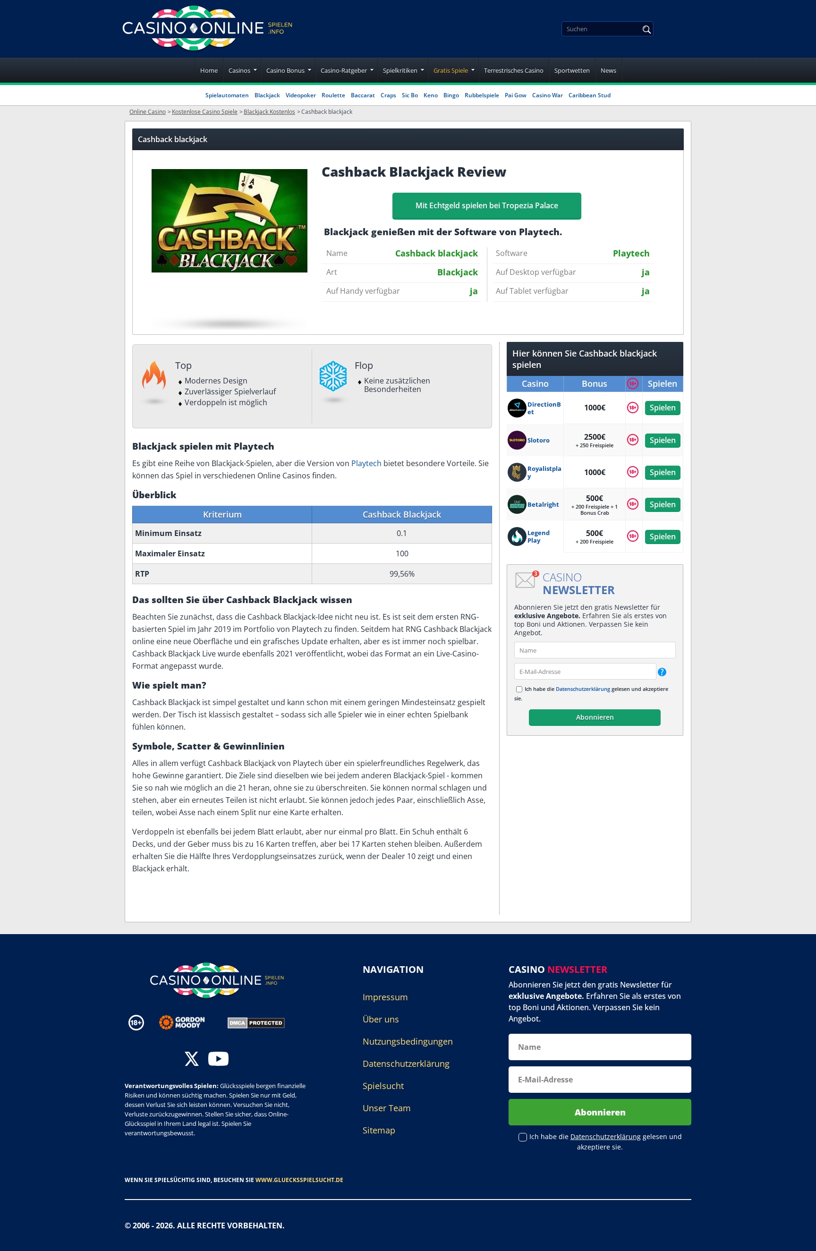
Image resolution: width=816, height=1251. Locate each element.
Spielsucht (383, 1085)
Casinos (239, 70)
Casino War (547, 95)
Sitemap (379, 1130)
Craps (388, 95)
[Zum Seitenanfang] (797, 1236)
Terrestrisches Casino (514, 70)
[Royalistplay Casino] (517, 472)
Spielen (663, 407)
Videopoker (301, 95)
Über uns (381, 1019)
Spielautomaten (227, 95)
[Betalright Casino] (517, 504)
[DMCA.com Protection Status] (256, 1022)
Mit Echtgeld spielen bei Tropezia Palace (487, 205)
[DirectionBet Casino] (517, 408)
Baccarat (363, 95)
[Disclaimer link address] (188, 1022)
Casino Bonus (285, 70)
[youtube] (218, 1060)
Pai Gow (516, 95)
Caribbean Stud (590, 95)
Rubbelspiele (482, 95)
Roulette (333, 95)
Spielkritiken (400, 70)
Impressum (385, 997)
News (608, 70)
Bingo (451, 95)
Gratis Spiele (451, 70)
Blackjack (267, 95)
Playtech (366, 463)
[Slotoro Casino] (517, 440)
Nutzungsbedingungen (408, 1041)
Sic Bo (410, 95)
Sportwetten (572, 70)
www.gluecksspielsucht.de (299, 1180)
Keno (431, 95)
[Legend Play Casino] (517, 536)
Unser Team (387, 1108)
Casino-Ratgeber (344, 70)
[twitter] (192, 1060)
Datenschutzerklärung (583, 688)
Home (209, 70)
